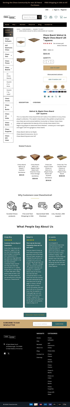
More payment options (55, 74)
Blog (39, 24)
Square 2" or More (9, 84)
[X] (56, 96)
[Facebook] (44, 96)
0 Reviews (37, 102)
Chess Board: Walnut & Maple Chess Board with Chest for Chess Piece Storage (35, 169)
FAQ (13, 24)
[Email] (48, 96)
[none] (34, 40)
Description (24, 102)
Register (64, 10)
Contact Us (48, 24)
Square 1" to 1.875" (9, 92)
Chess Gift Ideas (7, 138)
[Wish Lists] (56, 17)
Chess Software (8, 40)
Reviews (22, 24)
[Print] (52, 96)
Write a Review (62, 45)
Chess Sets (7, 55)
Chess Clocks (7, 100)
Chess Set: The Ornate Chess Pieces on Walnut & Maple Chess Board (62, 169)
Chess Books (7, 124)
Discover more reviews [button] (35, 315)
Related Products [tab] (25, 146)
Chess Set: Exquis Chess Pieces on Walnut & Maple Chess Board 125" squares (48, 170)
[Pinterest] (59, 96)
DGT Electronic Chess (8, 48)
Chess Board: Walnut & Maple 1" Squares (22, 167)
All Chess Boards (9, 76)
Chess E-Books (7, 107)
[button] (55, 79)
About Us (32, 24)
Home (7, 24)
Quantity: (47, 58)
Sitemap (39, 357)
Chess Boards (7, 69)
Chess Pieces (7, 62)
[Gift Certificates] (51, 17)
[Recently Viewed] (46, 17)
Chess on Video (7, 116)
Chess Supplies (8, 130)
